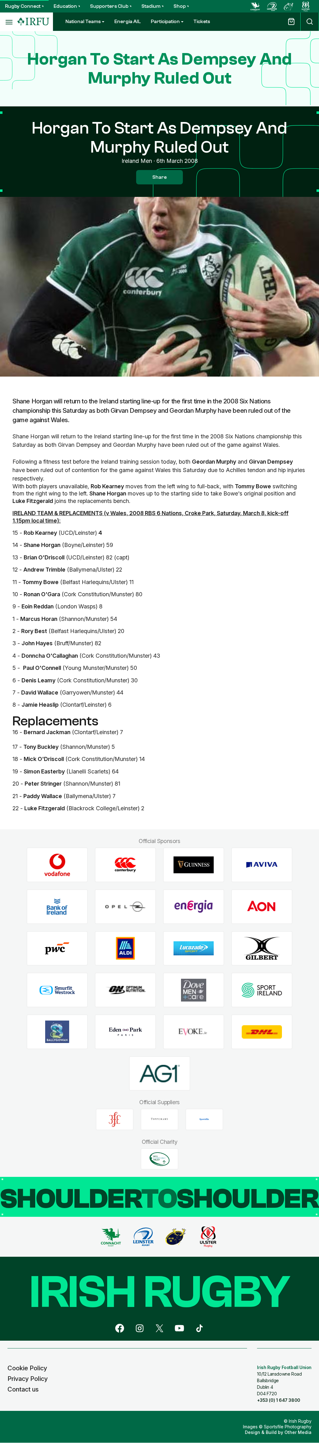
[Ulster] (305, 6)
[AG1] (160, 1073)
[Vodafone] (57, 865)
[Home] (33, 22)
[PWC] (57, 948)
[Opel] (125, 906)
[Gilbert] (262, 948)
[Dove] (194, 990)
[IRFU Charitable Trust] (159, 1159)
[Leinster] (272, 6)
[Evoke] (194, 1032)
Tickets (201, 21)
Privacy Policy (27, 1378)
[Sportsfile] (204, 1119)
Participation (165, 21)
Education (65, 6)
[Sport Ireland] (262, 990)
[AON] (262, 906)
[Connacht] (255, 6)
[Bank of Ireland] (57, 906)
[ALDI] (125, 948)
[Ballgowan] (57, 1032)
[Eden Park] (125, 1032)
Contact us (23, 1389)
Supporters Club (109, 6)
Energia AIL (127, 21)
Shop (180, 6)
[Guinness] (194, 865)
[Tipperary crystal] (159, 1119)
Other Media (298, 1432)
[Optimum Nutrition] (125, 990)
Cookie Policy (27, 1368)
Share (159, 177)
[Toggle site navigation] (8, 21)
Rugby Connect (22, 6)
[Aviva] (262, 865)
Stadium (150, 6)
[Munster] (288, 6)
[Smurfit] (57, 990)
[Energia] (194, 906)
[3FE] (114, 1119)
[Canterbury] (125, 865)
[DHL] (262, 1032)
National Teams (83, 21)
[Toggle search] (309, 21)
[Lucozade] (194, 948)
